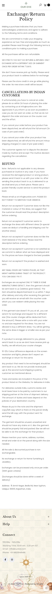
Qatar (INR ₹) (25, 577)
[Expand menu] (3, 5)
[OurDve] (26, 4)
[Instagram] (12, 559)
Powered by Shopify (34, 584)
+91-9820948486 (17, 552)
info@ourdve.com (17, 549)
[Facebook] (5, 559)
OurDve (20, 584)
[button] (40, 5)
